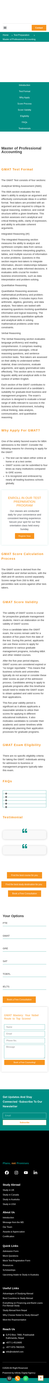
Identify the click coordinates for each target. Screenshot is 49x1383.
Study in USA (9, 1204)
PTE (5, 923)
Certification (8, 1236)
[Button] (40, 1378)
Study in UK (8, 1190)
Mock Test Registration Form (16, 1260)
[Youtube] (26, 1173)
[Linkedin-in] (35, 1173)
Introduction (8, 1217)
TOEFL (7, 974)
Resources (8, 1265)
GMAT (6, 935)
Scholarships (9, 1270)
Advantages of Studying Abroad (18, 1293)
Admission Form (11, 1251)
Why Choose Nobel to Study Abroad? (21, 1315)
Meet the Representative (14, 1320)
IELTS (6, 986)
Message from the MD (13, 1222)
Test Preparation (21, 35)
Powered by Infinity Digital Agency (18, 1373)
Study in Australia (11, 1199)
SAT (5, 961)
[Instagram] (16, 1173)
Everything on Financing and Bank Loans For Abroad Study (23, 1304)
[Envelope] (9, 1378)
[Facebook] (7, 1173)
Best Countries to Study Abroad (18, 1298)
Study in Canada (11, 1195)
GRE (5, 948)
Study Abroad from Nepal (15, 1310)
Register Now (25, 536)
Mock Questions (10, 1256)
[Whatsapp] (25, 1378)
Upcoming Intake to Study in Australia (21, 1275)
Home (6, 35)
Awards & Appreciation (14, 1232)
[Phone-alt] (17, 1378)
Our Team (7, 1227)
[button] (5, 28)
